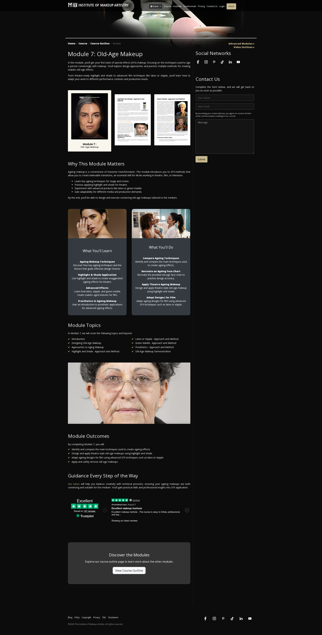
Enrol (231, 6)
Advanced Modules (240, 43)
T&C (104, 617)
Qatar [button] (155, 6)
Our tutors (74, 483)
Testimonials (189, 6)
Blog (70, 617)
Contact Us (212, 6)
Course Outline (100, 43)
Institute (177, 6)
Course (167, 6)
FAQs (76, 617)
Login (222, 6)
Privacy (96, 617)
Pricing (201, 6)
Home (71, 43)
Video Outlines (243, 47)
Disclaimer (113, 617)
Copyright (86, 617)
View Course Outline (129, 570)
